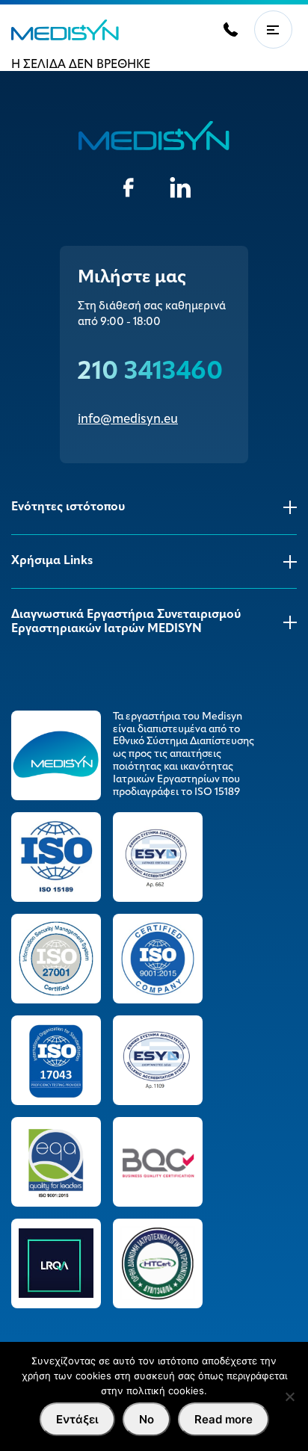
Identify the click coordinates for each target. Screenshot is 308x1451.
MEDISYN (65, 29)
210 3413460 (150, 372)
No (146, 1419)
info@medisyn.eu (128, 419)
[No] (289, 1396)
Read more (223, 1419)
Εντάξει (77, 1419)
